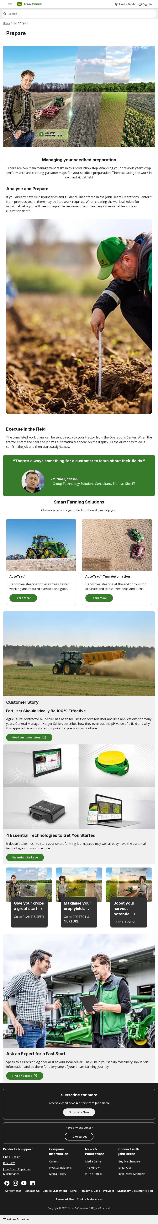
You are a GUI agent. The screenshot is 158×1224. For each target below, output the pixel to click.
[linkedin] (32, 1183)
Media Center (93, 1161)
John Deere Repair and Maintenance (17, 1171)
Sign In (147, 4)
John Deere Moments (131, 1174)
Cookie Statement (55, 1191)
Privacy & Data (90, 1191)
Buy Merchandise (129, 1161)
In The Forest (93, 1174)
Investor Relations (60, 1167)
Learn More (23, 598)
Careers (54, 1161)
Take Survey (79, 1136)
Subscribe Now (79, 1112)
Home (6, 23)
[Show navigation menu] (10, 4)
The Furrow (92, 1167)
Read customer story (26, 737)
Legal (73, 1191)
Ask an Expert (16, 1219)
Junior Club (125, 1167)
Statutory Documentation (135, 1191)
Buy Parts (9, 1163)
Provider (108, 1191)
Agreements (13, 1191)
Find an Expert (22, 1076)
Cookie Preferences (90, 1199)
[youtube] (24, 1183)
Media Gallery (57, 1174)
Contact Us (32, 1191)
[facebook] (7, 1183)
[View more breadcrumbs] (14, 23)
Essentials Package (25, 857)
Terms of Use (65, 1199)
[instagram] (15, 1183)
